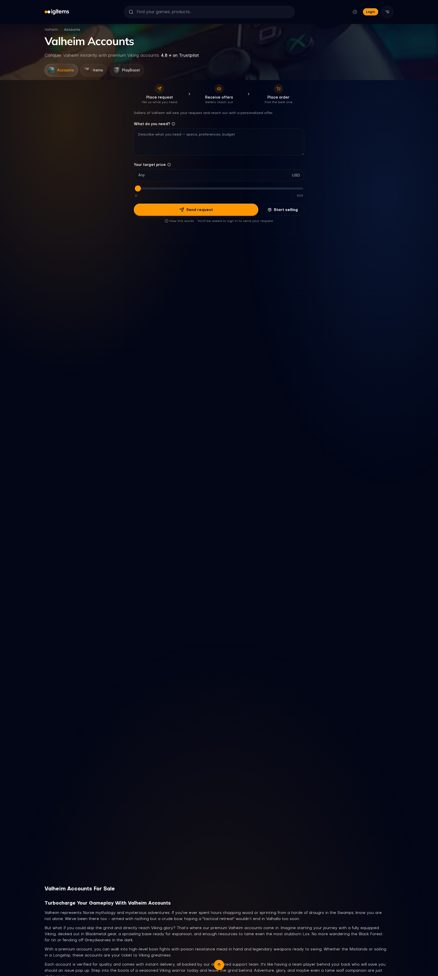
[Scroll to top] (219, 965)
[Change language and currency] (355, 12)
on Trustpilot (180, 55)
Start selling (286, 209)
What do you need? (152, 124)
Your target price (150, 164)
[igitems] (57, 12)
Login (370, 12)
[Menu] (387, 12)
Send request (199, 209)
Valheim (51, 29)
